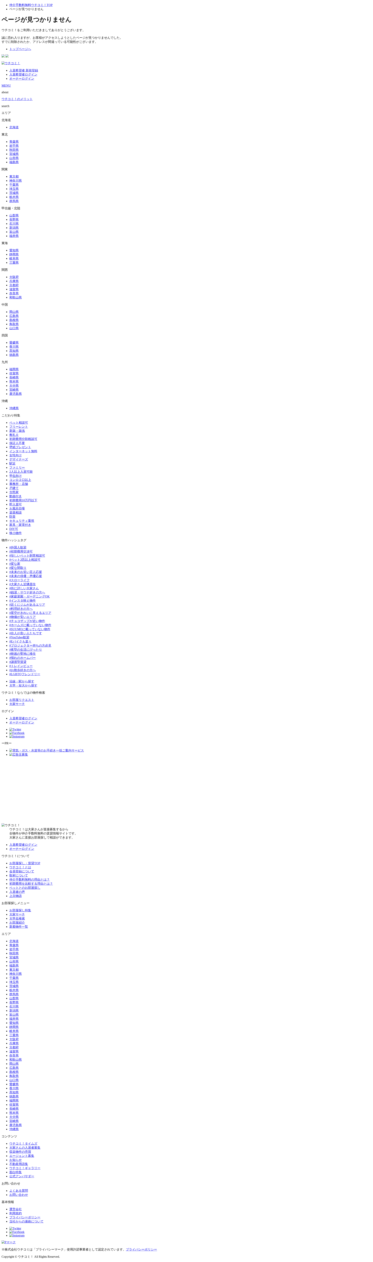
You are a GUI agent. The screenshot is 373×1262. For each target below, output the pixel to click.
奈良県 (14, 293)
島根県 (14, 320)
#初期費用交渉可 (21, 551)
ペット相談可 (18, 422)
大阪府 (14, 277)
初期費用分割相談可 (23, 439)
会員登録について (21, 871)
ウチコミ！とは (20, 867)
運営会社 (15, 1209)
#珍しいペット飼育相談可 (27, 555)
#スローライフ (19, 580)
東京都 (14, 176)
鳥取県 (14, 324)
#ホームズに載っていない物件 (30, 625)
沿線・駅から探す (21, 681)
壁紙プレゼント (20, 447)
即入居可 (15, 504)
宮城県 (14, 154)
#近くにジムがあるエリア (27, 604)
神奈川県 (15, 180)
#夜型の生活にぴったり (25, 649)
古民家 (14, 492)
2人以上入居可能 (21, 471)
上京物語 (15, 896)
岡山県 (14, 311)
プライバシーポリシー (24, 1217)
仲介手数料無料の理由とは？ (29, 879)
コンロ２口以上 (20, 479)
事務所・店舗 (18, 484)
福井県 (14, 236)
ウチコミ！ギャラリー (24, 1168)
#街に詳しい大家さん (24, 588)
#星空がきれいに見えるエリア (30, 612)
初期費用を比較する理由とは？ (31, 883)
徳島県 (14, 354)
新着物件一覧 (18, 926)
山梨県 (14, 215)
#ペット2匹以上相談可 (24, 559)
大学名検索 (17, 918)
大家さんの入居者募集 (24, 1147)
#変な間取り (17, 567)
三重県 (14, 262)
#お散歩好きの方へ (22, 670)
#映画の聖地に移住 (22, 653)
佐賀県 (14, 373)
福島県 (14, 162)
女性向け (15, 455)
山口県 (14, 328)
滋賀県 (14, 289)
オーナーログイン (21, 78)
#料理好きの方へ (21, 608)
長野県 (14, 219)
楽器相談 (15, 512)
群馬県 (14, 201)
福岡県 (14, 369)
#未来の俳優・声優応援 (25, 576)
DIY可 (13, 529)
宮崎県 (14, 389)
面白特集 (15, 1172)
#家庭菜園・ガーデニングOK (29, 596)
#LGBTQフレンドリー (24, 674)
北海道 (14, 127)
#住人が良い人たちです (25, 633)
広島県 (14, 316)
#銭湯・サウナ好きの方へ (27, 592)
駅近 (12, 463)
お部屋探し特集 (20, 910)
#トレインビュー (21, 666)
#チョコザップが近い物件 (27, 621)
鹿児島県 (15, 393)
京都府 (14, 285)
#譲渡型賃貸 (17, 662)
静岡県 (14, 254)
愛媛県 (14, 342)
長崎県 (14, 377)
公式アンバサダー (21, 1176)
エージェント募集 (21, 1155)
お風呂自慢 (17, 508)
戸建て (14, 488)
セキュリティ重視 (21, 520)
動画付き (15, 496)
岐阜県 (14, 258)
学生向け (15, 475)
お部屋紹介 (17, 922)
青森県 (14, 141)
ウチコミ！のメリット (17, 99)
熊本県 (14, 381)
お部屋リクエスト (21, 699)
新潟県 (14, 227)
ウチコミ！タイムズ (23, 1143)
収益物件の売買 (20, 1151)
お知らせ (15, 1160)
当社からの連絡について (26, 1221)
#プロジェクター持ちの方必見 (30, 645)
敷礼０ (14, 435)
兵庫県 (14, 281)
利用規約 (15, 1213)
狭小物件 (15, 533)
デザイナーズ (18, 459)
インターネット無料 (23, 451)
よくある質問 (18, 1190)
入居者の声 (17, 891)
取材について (18, 875)
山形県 (14, 158)
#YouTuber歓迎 (19, 637)
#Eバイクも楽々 (20, 641)
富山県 (14, 231)
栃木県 (14, 197)
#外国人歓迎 (17, 547)
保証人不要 (17, 443)
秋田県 (14, 149)
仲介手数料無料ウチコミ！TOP (31, 5)
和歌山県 (15, 297)
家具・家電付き (20, 524)
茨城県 (14, 192)
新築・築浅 (17, 430)
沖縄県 (14, 408)
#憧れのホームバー (22, 657)
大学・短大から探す (23, 685)
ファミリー (17, 467)
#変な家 (14, 563)
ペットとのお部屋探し (24, 887)
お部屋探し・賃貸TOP (24, 863)
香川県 (14, 346)
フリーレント (18, 426)
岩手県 (14, 145)
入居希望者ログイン (23, 74)
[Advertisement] (186, 790)
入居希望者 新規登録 (23, 70)
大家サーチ (17, 704)
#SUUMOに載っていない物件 (29, 629)
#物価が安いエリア (22, 617)
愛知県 (14, 250)
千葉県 (14, 184)
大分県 (14, 385)
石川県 (14, 223)
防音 (12, 516)
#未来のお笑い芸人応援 (25, 572)
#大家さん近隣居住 (22, 584)
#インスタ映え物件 (22, 600)
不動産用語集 (18, 1164)
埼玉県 (14, 188)
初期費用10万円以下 (23, 500)
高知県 (14, 350)
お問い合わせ (18, 1194)
